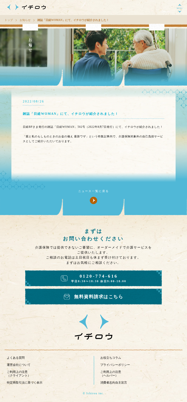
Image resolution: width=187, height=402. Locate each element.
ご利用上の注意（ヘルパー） (110, 373)
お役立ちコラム (110, 357)
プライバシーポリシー (115, 364)
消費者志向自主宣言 (113, 382)
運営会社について (19, 364)
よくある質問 (16, 357)
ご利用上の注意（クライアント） (19, 373)
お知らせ (25, 20)
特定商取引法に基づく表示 (24, 382)
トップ (9, 20)
